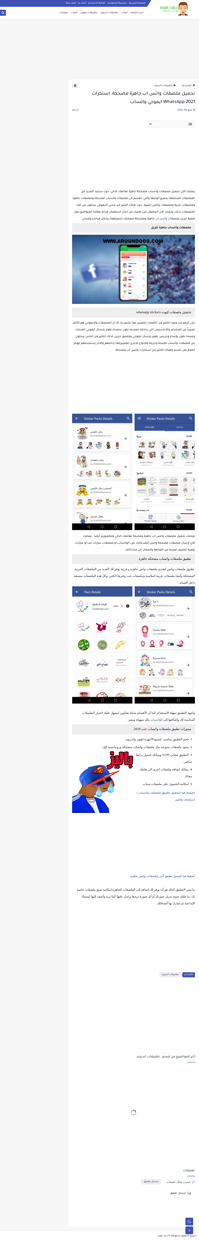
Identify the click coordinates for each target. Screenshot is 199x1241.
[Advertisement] (99, 49)
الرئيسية (186, 85)
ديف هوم (163, 1236)
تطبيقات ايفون (88, 12)
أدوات (124, 12)
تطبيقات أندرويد (109, 12)
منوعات (63, 12)
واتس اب (161, 219)
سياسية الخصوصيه (117, 3)
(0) (74, 110)
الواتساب (156, 720)
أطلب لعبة (71, 3)
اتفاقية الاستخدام (97, 3)
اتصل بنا (82, 3)
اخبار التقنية (137, 12)
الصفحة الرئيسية (137, 3)
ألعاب (74, 12)
